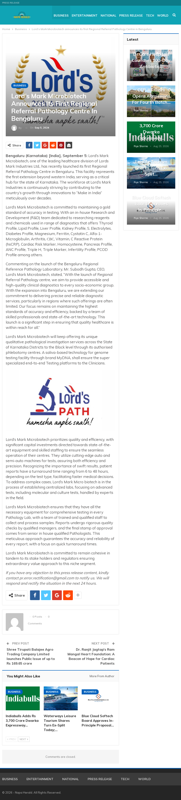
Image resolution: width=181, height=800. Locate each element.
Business (61, 15)
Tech (150, 15)
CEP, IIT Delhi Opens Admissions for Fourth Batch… (151, 96)
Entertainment (85, 15)
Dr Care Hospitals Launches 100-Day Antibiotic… (151, 60)
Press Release (10, 2)
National (108, 15)
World (162, 15)
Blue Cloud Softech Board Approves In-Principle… (151, 203)
